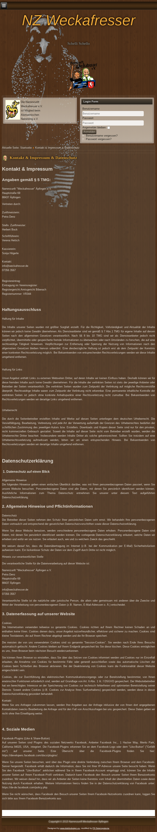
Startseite (26, 147)
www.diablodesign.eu (70, 828)
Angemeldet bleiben (94, 127)
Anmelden (89, 131)
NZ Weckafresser (78, 20)
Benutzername (91, 108)
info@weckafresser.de (15, 265)
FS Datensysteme (101, 828)
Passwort (87, 118)
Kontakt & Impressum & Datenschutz (43, 157)
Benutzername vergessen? (102, 135)
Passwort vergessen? (98, 139)
